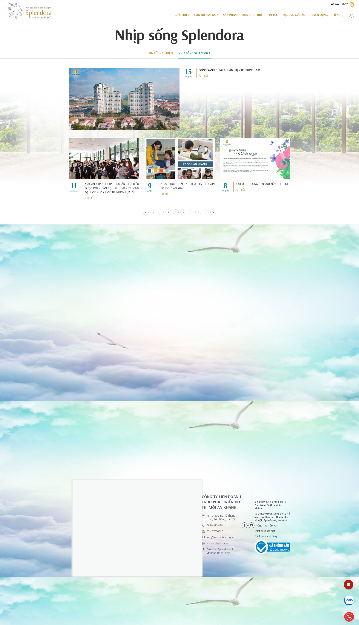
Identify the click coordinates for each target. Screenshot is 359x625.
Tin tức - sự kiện (160, 53)
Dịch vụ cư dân (294, 15)
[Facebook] (245, 525)
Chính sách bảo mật (264, 530)
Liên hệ (337, 15)
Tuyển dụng (319, 15)
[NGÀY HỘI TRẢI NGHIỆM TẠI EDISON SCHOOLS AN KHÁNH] (180, 161)
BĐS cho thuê (252, 15)
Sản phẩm (230, 15)
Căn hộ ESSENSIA (206, 15)
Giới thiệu (182, 15)
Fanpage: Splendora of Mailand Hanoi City (219, 551)
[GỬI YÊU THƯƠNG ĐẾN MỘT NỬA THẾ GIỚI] (255, 158)
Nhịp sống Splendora (194, 53)
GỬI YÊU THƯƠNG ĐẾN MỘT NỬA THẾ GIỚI (262, 184)
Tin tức (272, 15)
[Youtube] (251, 525)
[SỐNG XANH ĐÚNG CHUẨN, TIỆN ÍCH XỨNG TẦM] (124, 99)
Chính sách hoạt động (265, 536)
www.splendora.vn (217, 543)
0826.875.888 (214, 525)
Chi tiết (203, 75)
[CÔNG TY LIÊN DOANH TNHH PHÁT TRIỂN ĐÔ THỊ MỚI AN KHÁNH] (28, 11)
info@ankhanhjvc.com (219, 537)
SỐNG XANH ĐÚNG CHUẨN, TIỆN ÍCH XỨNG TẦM (229, 70)
